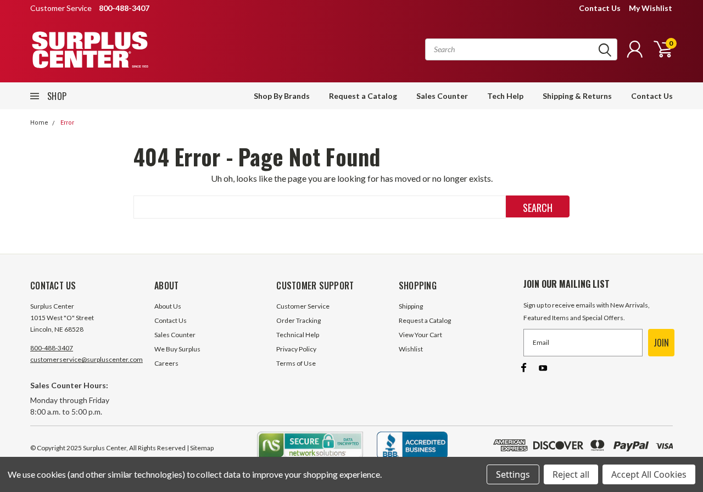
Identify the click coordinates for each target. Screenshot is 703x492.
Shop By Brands (282, 95)
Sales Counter (442, 95)
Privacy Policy (296, 349)
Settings (513, 474)
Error (67, 122)
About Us (167, 306)
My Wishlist (650, 8)
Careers (166, 363)
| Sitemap (200, 448)
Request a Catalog (363, 95)
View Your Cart (420, 335)
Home (39, 122)
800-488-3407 (51, 348)
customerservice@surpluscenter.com (86, 359)
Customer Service (303, 306)
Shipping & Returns (577, 95)
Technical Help (297, 335)
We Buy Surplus (177, 349)
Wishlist (411, 349)
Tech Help (505, 95)
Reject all (571, 474)
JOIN (661, 342)
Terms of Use (296, 363)
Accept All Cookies (649, 474)
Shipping (411, 306)
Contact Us (600, 8)
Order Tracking (298, 320)
